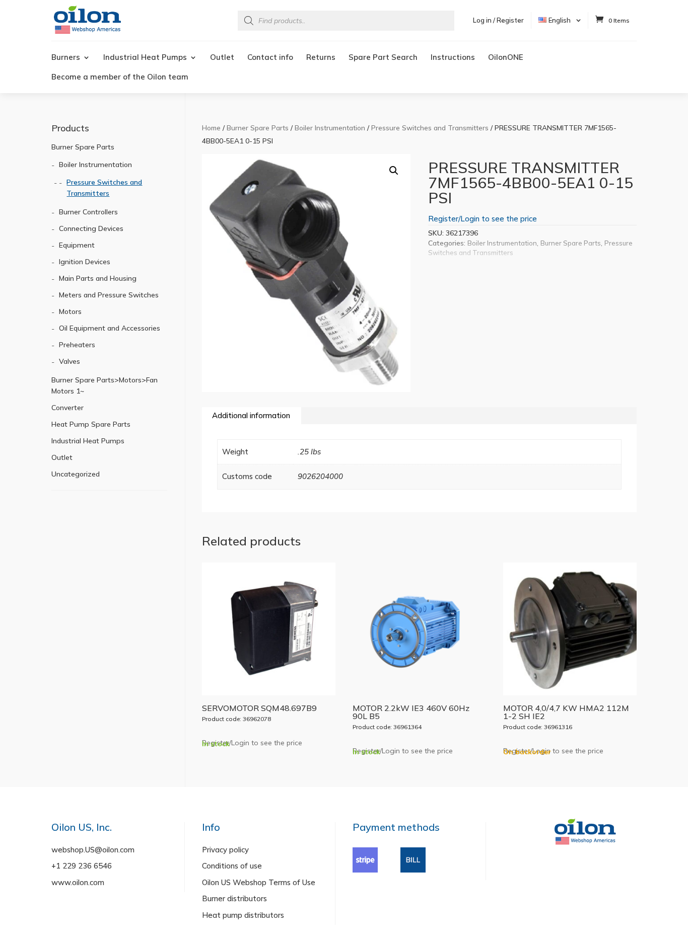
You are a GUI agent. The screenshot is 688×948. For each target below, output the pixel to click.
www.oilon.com (77, 882)
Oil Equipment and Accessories (109, 328)
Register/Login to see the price (482, 218)
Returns (320, 58)
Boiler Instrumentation (330, 127)
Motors (70, 311)
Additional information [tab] (251, 415)
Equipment (77, 245)
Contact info (270, 58)
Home (211, 127)
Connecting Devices (91, 228)
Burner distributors (234, 898)
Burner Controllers (88, 211)
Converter (67, 407)
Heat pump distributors (243, 915)
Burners (65, 58)
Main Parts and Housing (97, 278)
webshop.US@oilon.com (92, 849)
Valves (69, 361)
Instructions (453, 58)
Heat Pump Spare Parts (90, 424)
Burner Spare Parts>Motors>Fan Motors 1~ (104, 385)
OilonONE (505, 58)
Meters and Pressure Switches (109, 294)
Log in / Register (498, 20)
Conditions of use (232, 866)
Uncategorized (75, 474)
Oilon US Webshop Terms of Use (258, 882)
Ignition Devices (84, 261)
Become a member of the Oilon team (119, 77)
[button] (394, 171)
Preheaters (77, 344)
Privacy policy (225, 849)
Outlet (222, 58)
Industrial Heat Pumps (145, 58)
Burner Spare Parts (258, 127)
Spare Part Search (383, 58)
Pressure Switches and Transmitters (430, 127)
